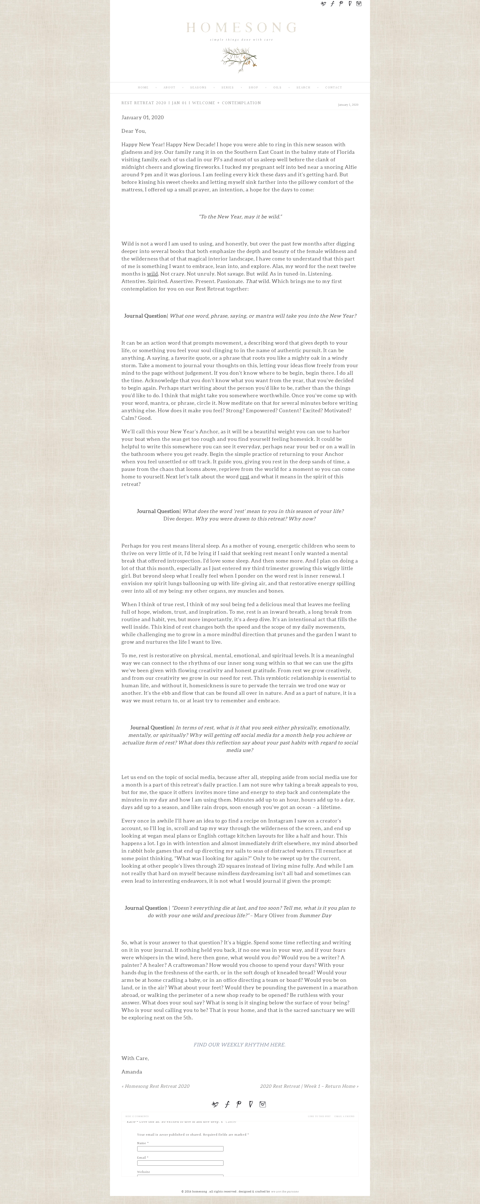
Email (141, 1157)
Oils (277, 87)
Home (143, 87)
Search (303, 87)
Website (143, 1172)
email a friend (344, 1116)
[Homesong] (240, 78)
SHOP (253, 87)
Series (228, 87)
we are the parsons (285, 1191)
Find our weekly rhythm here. (240, 1044)
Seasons (198, 87)
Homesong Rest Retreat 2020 (156, 1086)
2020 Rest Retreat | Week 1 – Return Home (309, 1086)
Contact (333, 87)
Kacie (131, 1121)
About (170, 87)
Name (141, 1143)
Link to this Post (319, 1116)
